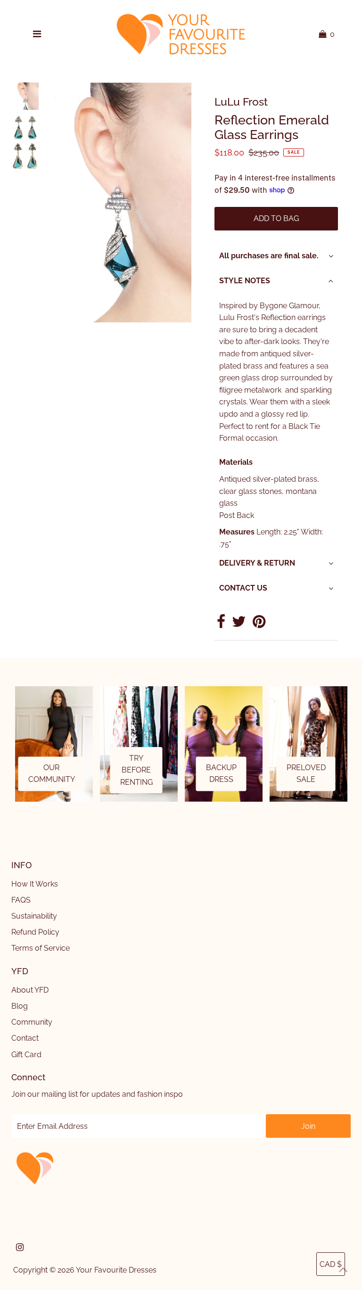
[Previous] (55, 97)
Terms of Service (40, 948)
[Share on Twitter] (239, 624)
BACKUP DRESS (221, 773)
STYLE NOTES (244, 280)
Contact (25, 1038)
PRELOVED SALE (306, 773)
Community (31, 1022)
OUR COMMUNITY (51, 773)
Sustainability (34, 916)
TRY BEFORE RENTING (136, 770)
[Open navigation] (36, 34)
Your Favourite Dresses (116, 1269)
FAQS (21, 900)
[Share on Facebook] (221, 624)
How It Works (34, 883)
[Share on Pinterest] (259, 624)
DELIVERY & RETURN (257, 563)
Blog (19, 1006)
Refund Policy (35, 932)
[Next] (78, 97)
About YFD (30, 990)
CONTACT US (243, 587)
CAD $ (331, 1264)
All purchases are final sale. (269, 255)
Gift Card (26, 1054)
